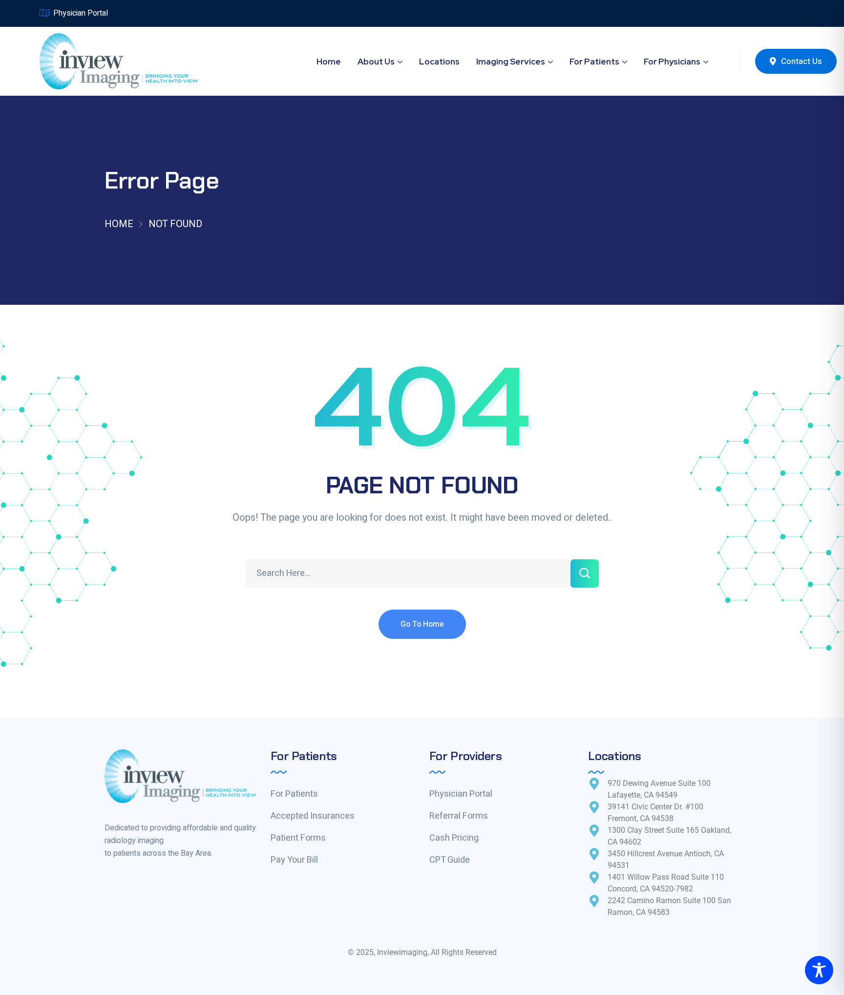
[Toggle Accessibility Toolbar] (819, 970)
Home (119, 224)
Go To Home (422, 624)
